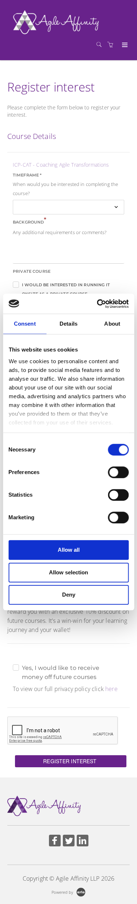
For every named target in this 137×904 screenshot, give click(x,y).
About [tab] (112, 324)
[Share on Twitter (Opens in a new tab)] (69, 841)
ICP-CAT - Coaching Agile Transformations (61, 164)
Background (30, 221)
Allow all (69, 550)
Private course (31, 271)
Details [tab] (68, 324)
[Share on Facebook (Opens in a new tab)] (55, 841)
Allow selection (68, 572)
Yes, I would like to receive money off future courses (60, 668)
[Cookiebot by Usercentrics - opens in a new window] (97, 304)
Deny (68, 594)
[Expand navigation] (124, 45)
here (111, 689)
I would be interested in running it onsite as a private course (66, 286)
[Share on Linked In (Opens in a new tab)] (82, 841)
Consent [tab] (25, 324)
